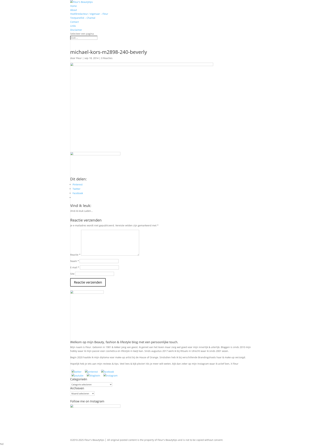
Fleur (79, 58)
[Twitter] (77, 371)
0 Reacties (107, 58)
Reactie (75, 254)
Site (72, 273)
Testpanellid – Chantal (82, 17)
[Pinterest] (91, 371)
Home (73, 6)
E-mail (74, 267)
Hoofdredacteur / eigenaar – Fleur (89, 13)
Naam (74, 261)
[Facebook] (107, 371)
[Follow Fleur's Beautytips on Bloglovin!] (93, 375)
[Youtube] (77, 375)
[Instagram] (110, 375)
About (73, 10)
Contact (74, 21)
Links (73, 25)
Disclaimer (76, 29)
